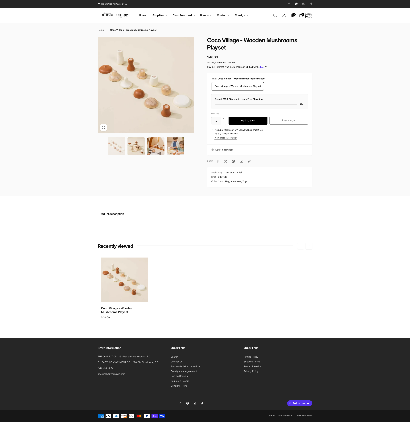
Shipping (211, 62)
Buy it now (289, 120)
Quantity (215, 113)
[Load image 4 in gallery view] (175, 146)
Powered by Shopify (304, 415)
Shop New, (236, 181)
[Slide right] (309, 246)
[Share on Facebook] (218, 161)
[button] (159, 15)
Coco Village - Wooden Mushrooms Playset (238, 86)
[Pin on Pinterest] (233, 161)
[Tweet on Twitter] (225, 161)
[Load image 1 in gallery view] (116, 146)
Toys (245, 181)
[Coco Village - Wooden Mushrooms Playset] (124, 296)
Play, (227, 181)
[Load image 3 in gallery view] (156, 146)
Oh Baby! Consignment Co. (286, 415)
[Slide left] (300, 246)
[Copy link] (249, 161)
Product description (111, 214)
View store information (225, 138)
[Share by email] (241, 161)
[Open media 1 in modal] (146, 85)
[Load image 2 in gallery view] (136, 146)
